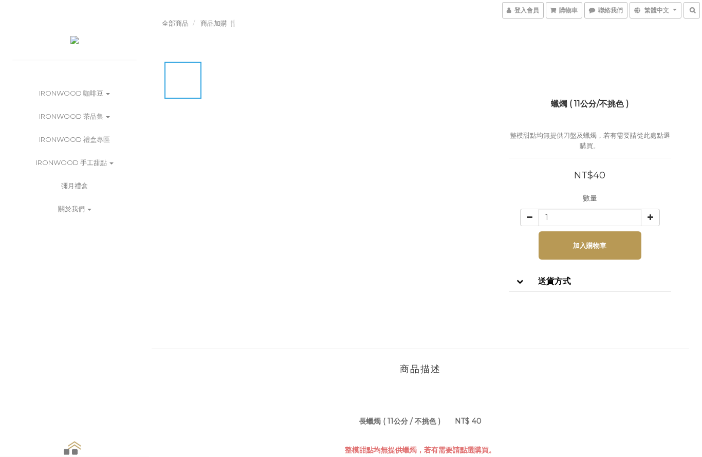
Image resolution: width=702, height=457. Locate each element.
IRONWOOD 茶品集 (72, 116)
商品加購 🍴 (218, 23)
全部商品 (175, 23)
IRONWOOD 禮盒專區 (74, 139)
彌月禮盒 (74, 185)
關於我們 (72, 209)
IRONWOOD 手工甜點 (72, 162)
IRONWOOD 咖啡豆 (72, 93)
